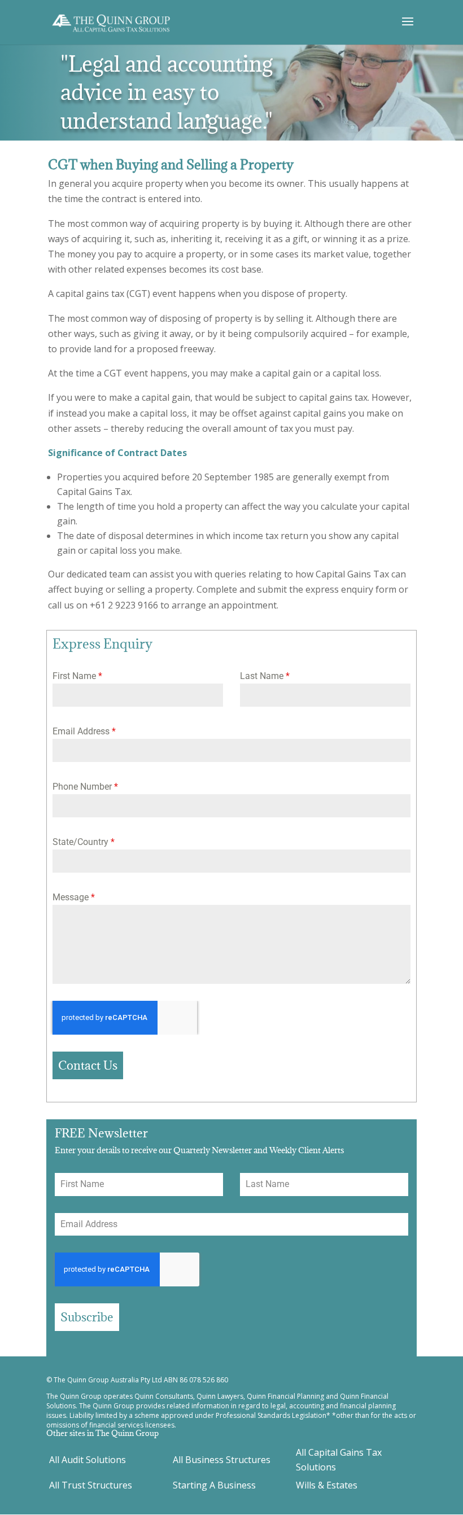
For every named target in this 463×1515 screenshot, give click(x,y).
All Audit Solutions (87, 1459)
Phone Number (85, 786)
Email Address (84, 731)
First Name (77, 676)
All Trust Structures (90, 1485)
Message (74, 897)
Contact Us (87, 1065)
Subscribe (86, 1317)
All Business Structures (221, 1459)
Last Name (265, 676)
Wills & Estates (326, 1485)
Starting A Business (214, 1485)
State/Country (84, 842)
